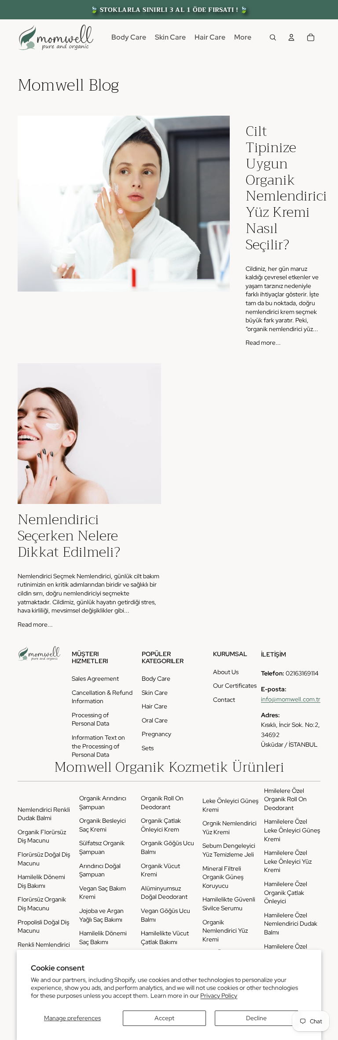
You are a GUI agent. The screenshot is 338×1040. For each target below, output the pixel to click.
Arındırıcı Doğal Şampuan (100, 870)
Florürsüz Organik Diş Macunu (42, 903)
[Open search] (273, 37)
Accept (164, 1018)
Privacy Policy (218, 996)
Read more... (263, 343)
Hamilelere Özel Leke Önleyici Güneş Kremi (292, 830)
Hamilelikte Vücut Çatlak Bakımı (165, 937)
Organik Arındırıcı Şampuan (102, 802)
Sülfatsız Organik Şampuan (102, 847)
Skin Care (155, 693)
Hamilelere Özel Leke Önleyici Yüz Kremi (288, 861)
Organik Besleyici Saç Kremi (102, 825)
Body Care (156, 678)
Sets (148, 748)
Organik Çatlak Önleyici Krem (161, 825)
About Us (226, 672)
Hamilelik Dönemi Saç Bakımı (103, 937)
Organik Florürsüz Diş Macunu (42, 836)
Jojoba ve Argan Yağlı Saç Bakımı (101, 915)
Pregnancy (156, 734)
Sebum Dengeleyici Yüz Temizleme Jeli (228, 850)
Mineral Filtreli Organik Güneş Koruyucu (222, 877)
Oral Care (155, 720)
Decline (256, 1018)
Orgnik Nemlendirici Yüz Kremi (229, 827)
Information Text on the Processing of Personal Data (98, 746)
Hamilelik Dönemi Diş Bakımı (41, 881)
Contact (224, 700)
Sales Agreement (95, 678)
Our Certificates (235, 686)
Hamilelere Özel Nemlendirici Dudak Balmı (290, 923)
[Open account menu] (291, 37)
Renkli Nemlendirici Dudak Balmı (44, 949)
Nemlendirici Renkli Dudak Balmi (44, 814)
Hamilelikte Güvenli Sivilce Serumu (228, 903)
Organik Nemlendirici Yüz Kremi (225, 930)
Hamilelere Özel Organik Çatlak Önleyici (285, 892)
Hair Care (154, 706)
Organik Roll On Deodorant (162, 802)
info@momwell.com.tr (290, 699)
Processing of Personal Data (90, 719)
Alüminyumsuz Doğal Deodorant (164, 892)
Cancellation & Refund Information (102, 697)
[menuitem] (243, 37)
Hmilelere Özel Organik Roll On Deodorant (285, 799)
